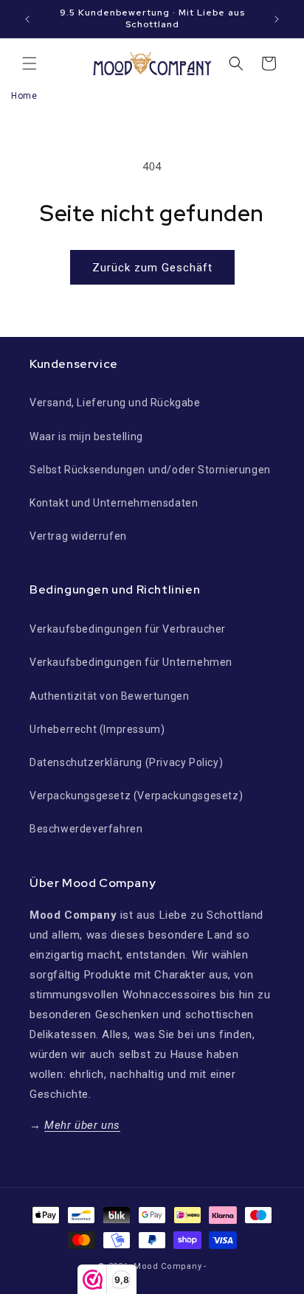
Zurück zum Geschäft (152, 267)
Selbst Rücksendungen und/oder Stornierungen (150, 470)
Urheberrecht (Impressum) (97, 729)
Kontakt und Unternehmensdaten (114, 503)
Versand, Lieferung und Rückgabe (115, 402)
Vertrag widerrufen (78, 536)
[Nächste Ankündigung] (276, 19)
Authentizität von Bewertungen (109, 696)
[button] (29, 63)
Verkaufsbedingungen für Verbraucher (128, 629)
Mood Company (167, 1266)
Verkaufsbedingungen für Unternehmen (131, 662)
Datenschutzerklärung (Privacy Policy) (126, 762)
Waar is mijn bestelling (86, 436)
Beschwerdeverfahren (86, 829)
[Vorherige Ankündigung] (27, 19)
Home (24, 96)
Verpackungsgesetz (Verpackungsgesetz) (136, 795)
